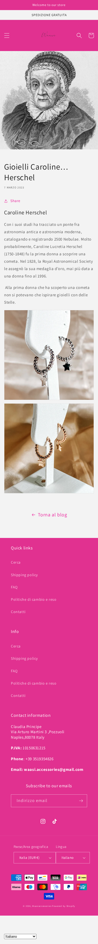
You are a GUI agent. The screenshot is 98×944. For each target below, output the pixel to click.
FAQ (14, 587)
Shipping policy (24, 574)
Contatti (18, 611)
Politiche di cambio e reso (34, 599)
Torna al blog (52, 514)
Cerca (16, 562)
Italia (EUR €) (29, 857)
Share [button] (15, 200)
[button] (7, 35)
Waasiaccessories (41, 905)
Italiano (68, 857)
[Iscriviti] (81, 800)
